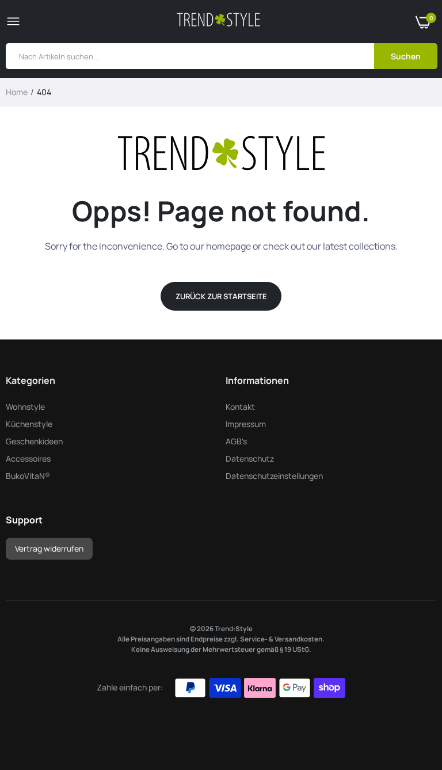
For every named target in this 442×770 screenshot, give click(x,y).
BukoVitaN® (28, 475)
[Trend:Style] (218, 22)
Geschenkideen (34, 441)
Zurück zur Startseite (221, 296)
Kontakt (240, 406)
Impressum (246, 423)
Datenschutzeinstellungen (274, 475)
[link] (410, 698)
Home (17, 91)
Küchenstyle (29, 423)
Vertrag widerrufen (49, 548)
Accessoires (28, 458)
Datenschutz (250, 458)
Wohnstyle (25, 406)
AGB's (236, 441)
